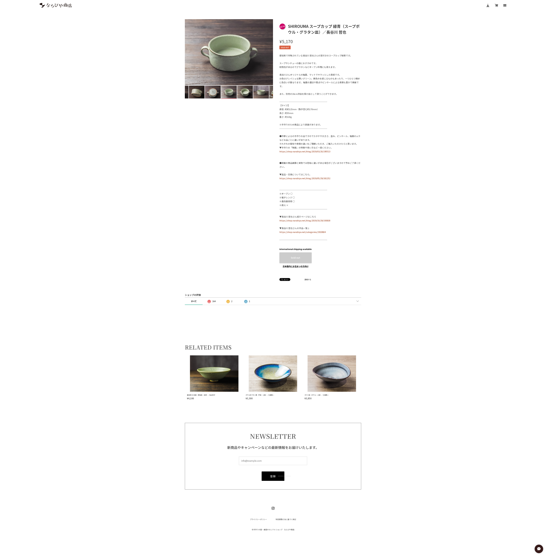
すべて (194, 301)
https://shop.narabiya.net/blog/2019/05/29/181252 (304, 178)
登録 (273, 476)
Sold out (295, 257)
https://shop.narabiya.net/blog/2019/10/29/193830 (304, 220)
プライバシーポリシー (258, 519)
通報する (307, 279)
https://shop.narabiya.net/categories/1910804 (302, 231)
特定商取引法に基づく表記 (286, 519)
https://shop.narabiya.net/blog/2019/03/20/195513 (304, 151)
